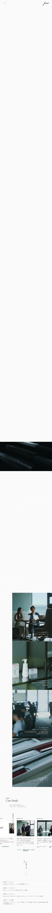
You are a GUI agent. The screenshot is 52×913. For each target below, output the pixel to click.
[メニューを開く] (4, 3)
